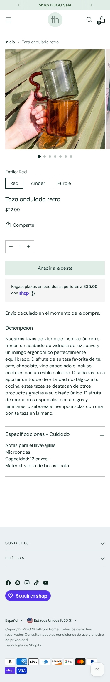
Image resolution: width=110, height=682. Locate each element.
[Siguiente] (90, 5)
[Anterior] (19, 5)
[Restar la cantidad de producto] (28, 247)
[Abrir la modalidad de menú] (8, 20)
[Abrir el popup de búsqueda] (89, 20)
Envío (10, 313)
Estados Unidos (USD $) (53, 620)
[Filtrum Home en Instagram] (27, 584)
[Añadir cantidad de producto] (11, 247)
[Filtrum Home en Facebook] (8, 584)
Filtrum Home (47, 629)
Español (11, 620)
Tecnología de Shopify (23, 645)
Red (14, 183)
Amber (38, 183)
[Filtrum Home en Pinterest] (18, 584)
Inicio (10, 41)
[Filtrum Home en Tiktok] (36, 584)
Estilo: (16, 172)
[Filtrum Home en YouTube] (46, 584)
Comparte (23, 225)
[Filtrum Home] (55, 19)
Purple (64, 183)
